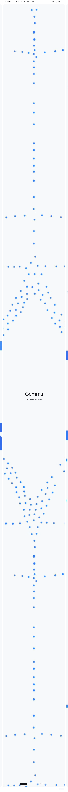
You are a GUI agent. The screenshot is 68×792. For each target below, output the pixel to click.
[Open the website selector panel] (12, 1)
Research (23, 1)
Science (28, 1)
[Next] (63, 789)
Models (17, 1)
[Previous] (60, 789)
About (33, 1)
